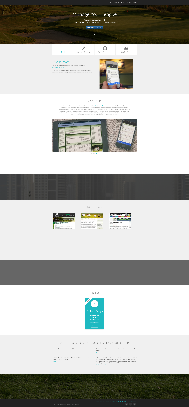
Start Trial (94, 326)
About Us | (124, 401)
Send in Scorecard (132, 401)
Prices (129, 2)
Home (109, 2)
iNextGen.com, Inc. (99, 105)
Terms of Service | (100, 401)
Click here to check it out (58, 67)
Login (135, 2)
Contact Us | (117, 401)
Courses (116, 2)
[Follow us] (130, 404)
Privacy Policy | (110, 401)
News (122, 2)
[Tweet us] (126, 404)
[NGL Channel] (134, 404)
